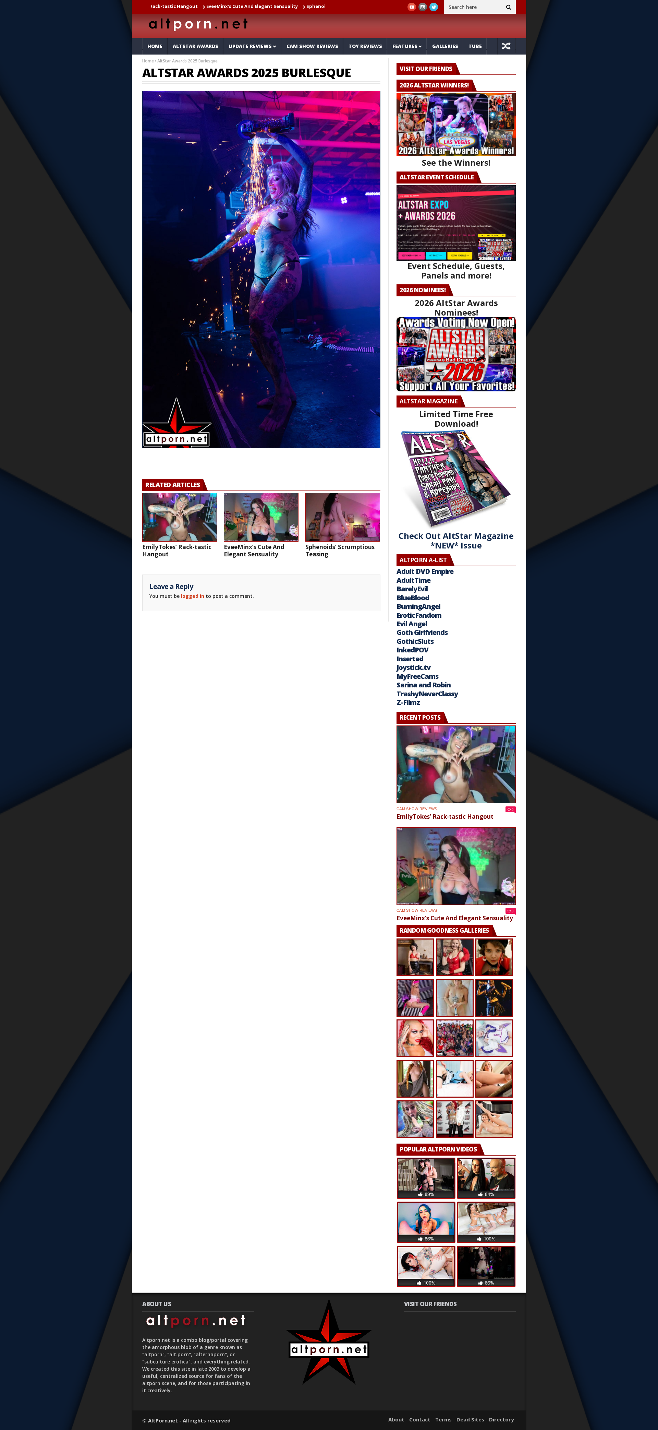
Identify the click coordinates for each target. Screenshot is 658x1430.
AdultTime (413, 580)
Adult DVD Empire (425, 571)
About (396, 1419)
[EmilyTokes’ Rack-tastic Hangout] (179, 517)
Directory (501, 1419)
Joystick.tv (413, 667)
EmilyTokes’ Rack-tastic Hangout (176, 550)
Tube (475, 46)
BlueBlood (413, 597)
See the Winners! (456, 162)
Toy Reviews (365, 46)
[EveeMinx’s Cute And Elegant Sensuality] (261, 517)
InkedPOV (412, 649)
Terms (443, 1419)
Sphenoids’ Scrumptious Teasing (282, 6)
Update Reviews (250, 46)
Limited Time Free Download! (456, 418)
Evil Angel (412, 623)
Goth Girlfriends (422, 632)
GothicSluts (415, 641)
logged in (192, 596)
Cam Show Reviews (312, 46)
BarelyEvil (412, 588)
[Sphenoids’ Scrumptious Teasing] (342, 517)
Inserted (410, 658)
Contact (419, 1419)
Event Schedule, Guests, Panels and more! (456, 270)
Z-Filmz (408, 702)
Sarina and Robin (424, 684)
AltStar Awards (195, 46)
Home (154, 46)
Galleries (445, 46)
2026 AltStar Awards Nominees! (456, 307)
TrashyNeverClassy (427, 693)
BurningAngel (418, 606)
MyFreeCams (417, 676)
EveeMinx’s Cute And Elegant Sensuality (190, 6)
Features (404, 46)
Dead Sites (470, 1419)
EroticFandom (419, 615)
